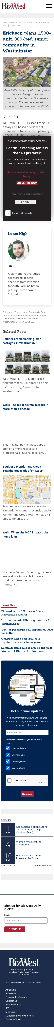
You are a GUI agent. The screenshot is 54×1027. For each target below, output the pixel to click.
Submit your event (44, 865)
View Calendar (8, 865)
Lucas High (13, 116)
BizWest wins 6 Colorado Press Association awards (22, 613)
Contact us (11, 1000)
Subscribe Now (27, 182)
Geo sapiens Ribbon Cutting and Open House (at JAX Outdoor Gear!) (32, 829)
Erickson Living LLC (25, 321)
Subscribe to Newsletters (19, 1015)
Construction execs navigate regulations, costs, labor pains (21, 640)
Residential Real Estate (27, 318)
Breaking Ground (19, 761)
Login (25, 202)
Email (7, 915)
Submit (27, 794)
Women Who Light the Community (28, 843)
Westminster (9, 321)
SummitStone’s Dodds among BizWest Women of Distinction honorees (26, 649)
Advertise (10, 993)
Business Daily (18, 754)
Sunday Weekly (19, 768)
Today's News (21, 312)
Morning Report (19, 748)
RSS (7, 1008)
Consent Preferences (16, 997)
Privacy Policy (13, 1004)
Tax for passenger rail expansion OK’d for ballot (27, 631)
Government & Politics (17, 22)
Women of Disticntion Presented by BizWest (28, 857)
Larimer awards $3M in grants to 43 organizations (25, 622)
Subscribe (11, 1012)
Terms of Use (13, 1019)
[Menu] (49, 6)
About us (10, 989)
